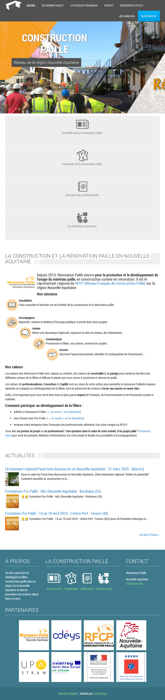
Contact (109, 5)
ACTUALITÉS (54, 589)
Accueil (31, 5)
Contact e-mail (134, 583)
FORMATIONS (104, 589)
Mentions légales (68, 693)
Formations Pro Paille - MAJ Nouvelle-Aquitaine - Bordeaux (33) (53, 491)
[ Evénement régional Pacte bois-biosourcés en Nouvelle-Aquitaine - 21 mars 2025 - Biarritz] (74, 468)
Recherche (150, 16)
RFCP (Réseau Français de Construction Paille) (110, 283)
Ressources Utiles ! (131, 5)
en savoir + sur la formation (67, 418)
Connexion (128, 16)
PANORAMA (71, 589)
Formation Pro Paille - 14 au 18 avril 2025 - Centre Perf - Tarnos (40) (56, 513)
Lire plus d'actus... (149, 535)
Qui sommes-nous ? (53, 5)
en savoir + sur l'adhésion (65, 412)
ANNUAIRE (86, 589)
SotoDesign (100, 693)
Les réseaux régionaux (84, 5)
